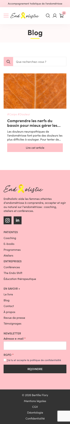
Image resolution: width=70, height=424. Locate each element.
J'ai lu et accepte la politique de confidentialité (34, 360)
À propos (9, 312)
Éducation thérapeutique (20, 279)
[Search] (8, 61)
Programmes (12, 249)
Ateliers (8, 255)
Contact (9, 306)
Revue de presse (14, 317)
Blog (7, 300)
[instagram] (7, 220)
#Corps (12, 114)
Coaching (10, 238)
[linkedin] (18, 220)
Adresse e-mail (15, 338)
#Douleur (24, 114)
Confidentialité (35, 418)
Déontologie (35, 412)
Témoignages (12, 323)
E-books (9, 244)
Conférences (12, 267)
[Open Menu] (6, 15)
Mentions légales (35, 401)
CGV (35, 407)
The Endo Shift (13, 273)
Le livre (8, 294)
